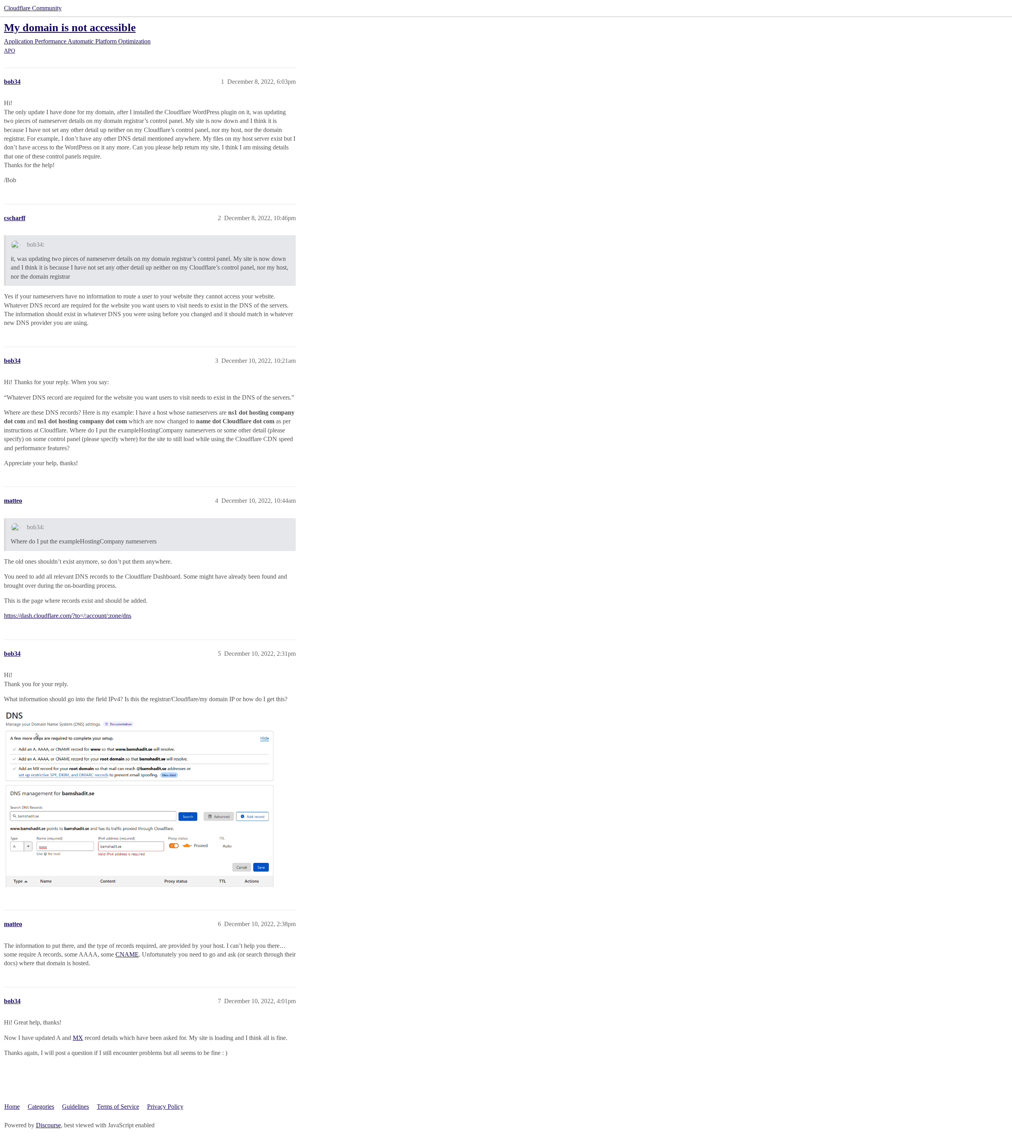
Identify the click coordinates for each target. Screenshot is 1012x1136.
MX (78, 1037)
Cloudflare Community (33, 8)
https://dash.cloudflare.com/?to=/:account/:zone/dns (67, 615)
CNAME (127, 954)
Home (12, 1106)
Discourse (48, 1125)
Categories (41, 1106)
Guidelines (75, 1106)
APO (9, 51)
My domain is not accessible (70, 27)
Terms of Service (118, 1106)
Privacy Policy (165, 1106)
